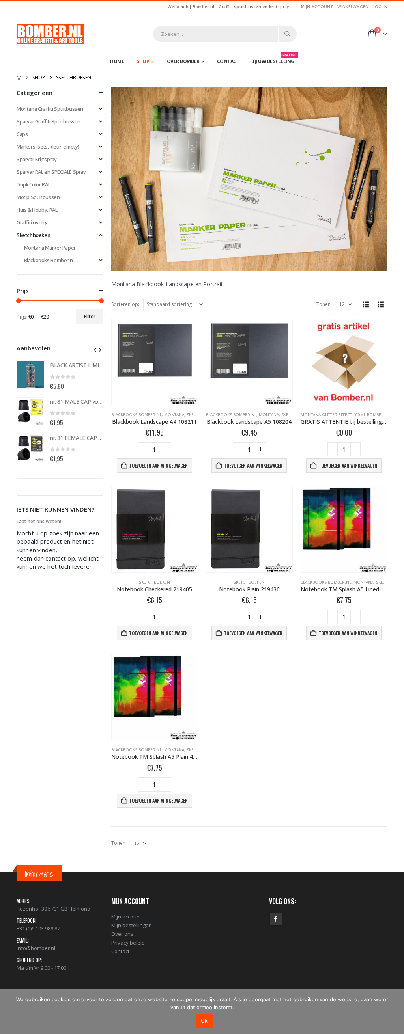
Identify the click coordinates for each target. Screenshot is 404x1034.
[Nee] (394, 1011)
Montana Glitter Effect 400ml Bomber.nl (345, 414)
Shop (143, 61)
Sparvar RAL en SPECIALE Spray (51, 171)
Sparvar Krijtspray (37, 159)
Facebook (276, 919)
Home (117, 61)
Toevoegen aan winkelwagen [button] (158, 465)
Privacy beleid (128, 942)
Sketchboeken (154, 582)
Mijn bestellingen (131, 925)
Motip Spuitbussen (38, 197)
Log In (379, 6)
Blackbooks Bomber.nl (136, 414)
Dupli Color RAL (33, 184)
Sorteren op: (125, 304)
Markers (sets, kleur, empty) (48, 146)
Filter (89, 316)
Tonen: (324, 304)
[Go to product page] (155, 362)
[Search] (288, 34)
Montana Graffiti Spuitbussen (50, 108)
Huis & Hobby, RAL (37, 209)
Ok (204, 1020)
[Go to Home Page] (19, 77)
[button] (365, 304)
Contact (228, 61)
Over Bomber (183, 61)
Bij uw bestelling (273, 59)
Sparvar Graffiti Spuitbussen (48, 121)
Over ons (122, 933)
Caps (22, 134)
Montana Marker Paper (50, 247)
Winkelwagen (353, 6)
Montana (174, 414)
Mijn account (317, 6)
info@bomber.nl (36, 948)
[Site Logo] (50, 34)
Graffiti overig (32, 222)
